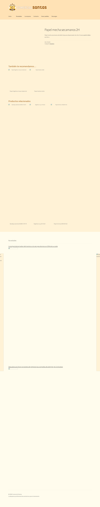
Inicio (9, 16)
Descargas (54, 16)
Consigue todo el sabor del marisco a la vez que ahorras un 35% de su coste (33, 246)
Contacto (36, 16)
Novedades (19, 16)
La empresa (28, 16)
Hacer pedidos (45, 16)
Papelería (52, 43)
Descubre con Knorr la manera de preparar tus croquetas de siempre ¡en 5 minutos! (35, 367)
